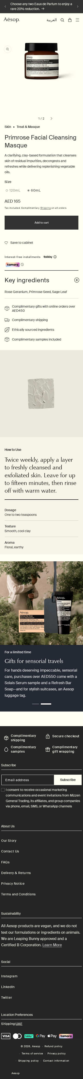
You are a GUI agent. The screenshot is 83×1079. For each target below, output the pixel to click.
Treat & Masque (28, 127)
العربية (52, 19)
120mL (17, 191)
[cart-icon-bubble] (70, 20)
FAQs (5, 862)
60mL (36, 190)
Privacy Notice (12, 883)
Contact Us (10, 851)
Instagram (9, 976)
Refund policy (53, 1046)
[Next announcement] (78, 6)
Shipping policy (28, 1060)
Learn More (52, 944)
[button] (62, 20)
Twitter (6, 997)
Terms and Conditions (18, 894)
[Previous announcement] (5, 6)
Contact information (56, 1060)
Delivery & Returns (16, 873)
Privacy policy (56, 1053)
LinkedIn (8, 987)
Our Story (8, 840)
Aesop (36, 1046)
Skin (8, 127)
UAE (19, 1024)
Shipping (45, 207)
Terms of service (32, 1053)
